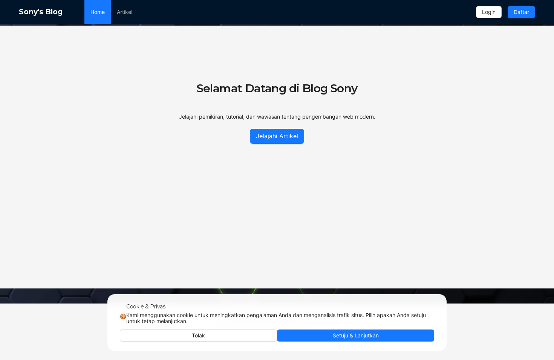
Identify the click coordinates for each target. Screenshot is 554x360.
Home (97, 12)
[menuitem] (97, 12)
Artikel (124, 12)
